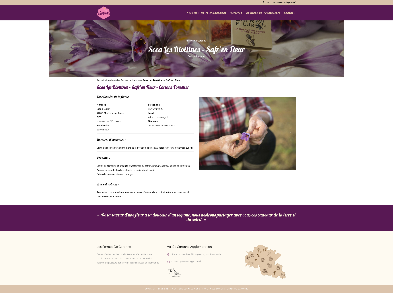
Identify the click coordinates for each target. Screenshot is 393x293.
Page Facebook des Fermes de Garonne (225, 288)
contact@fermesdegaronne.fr (284, 2)
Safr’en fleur (103, 130)
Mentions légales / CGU (186, 288)
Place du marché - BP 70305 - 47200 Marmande (196, 254)
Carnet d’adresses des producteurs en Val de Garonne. (124, 254)
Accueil (100, 80)
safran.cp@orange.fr (158, 117)
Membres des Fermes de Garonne (123, 80)
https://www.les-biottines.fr (161, 126)
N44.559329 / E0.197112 (109, 121)
